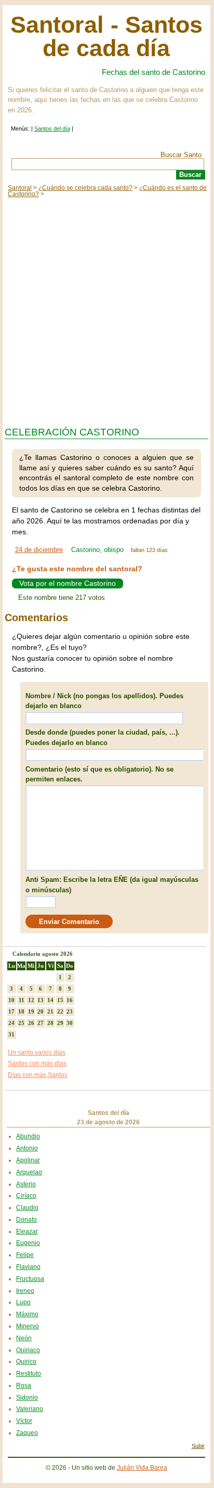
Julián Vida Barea (142, 1467)
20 (40, 1011)
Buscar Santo (181, 155)
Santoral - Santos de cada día (106, 36)
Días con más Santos (38, 1075)
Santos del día (52, 128)
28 (50, 1023)
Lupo (23, 1302)
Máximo (27, 1314)
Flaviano (28, 1267)
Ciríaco (26, 1195)
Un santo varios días (36, 1052)
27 (40, 1023)
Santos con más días (37, 1063)
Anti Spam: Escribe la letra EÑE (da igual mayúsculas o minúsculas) (111, 885)
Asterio (26, 1184)
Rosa (23, 1385)
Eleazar (27, 1231)
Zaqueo (27, 1432)
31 (11, 1034)
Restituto (28, 1373)
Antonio (27, 1148)
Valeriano (29, 1409)
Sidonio (27, 1397)
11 (21, 1000)
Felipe (25, 1255)
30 (69, 1023)
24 (11, 1023)
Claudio (27, 1207)
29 (60, 1023)
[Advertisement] (107, 309)
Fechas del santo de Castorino (153, 72)
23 (69, 1011)
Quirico (26, 1361)
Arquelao (29, 1172)
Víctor (24, 1421)
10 (11, 1000)
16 (69, 1000)
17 (11, 1011)
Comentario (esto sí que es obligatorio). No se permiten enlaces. (99, 774)
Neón (24, 1338)
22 (60, 1011)
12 (31, 1000)
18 (21, 1011)
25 (21, 1023)
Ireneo (25, 1290)
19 (31, 1011)
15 (60, 1000)
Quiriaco (28, 1350)
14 (50, 1000)
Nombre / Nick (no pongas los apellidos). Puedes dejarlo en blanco (104, 701)
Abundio (28, 1136)
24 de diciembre (39, 550)
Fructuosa (30, 1278)
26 (31, 1023)
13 (40, 1000)
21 (50, 1011)
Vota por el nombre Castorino (67, 583)
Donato (26, 1219)
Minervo (27, 1326)
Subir (198, 1446)
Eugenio (28, 1243)
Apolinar (28, 1160)
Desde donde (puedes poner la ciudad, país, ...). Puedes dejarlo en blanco (102, 737)
